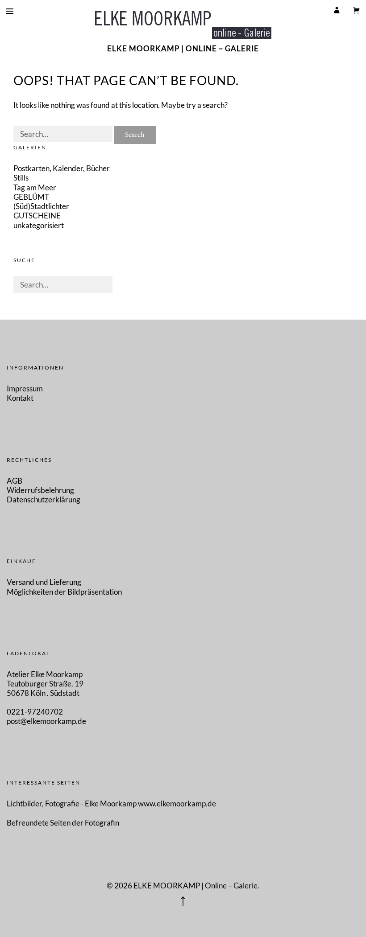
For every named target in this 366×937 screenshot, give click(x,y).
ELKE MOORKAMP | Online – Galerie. (196, 885)
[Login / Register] (336, 10)
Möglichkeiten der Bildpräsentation (64, 591)
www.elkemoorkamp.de (177, 803)
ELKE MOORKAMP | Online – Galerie (183, 48)
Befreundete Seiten (39, 822)
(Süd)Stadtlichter (41, 206)
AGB (14, 480)
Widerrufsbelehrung (40, 490)
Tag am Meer (34, 187)
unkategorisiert (38, 225)
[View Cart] (356, 10)
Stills (21, 177)
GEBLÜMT (31, 196)
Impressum (25, 388)
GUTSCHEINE (37, 215)
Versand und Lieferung (44, 582)
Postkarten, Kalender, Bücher (61, 168)
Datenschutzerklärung (43, 499)
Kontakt (20, 398)
